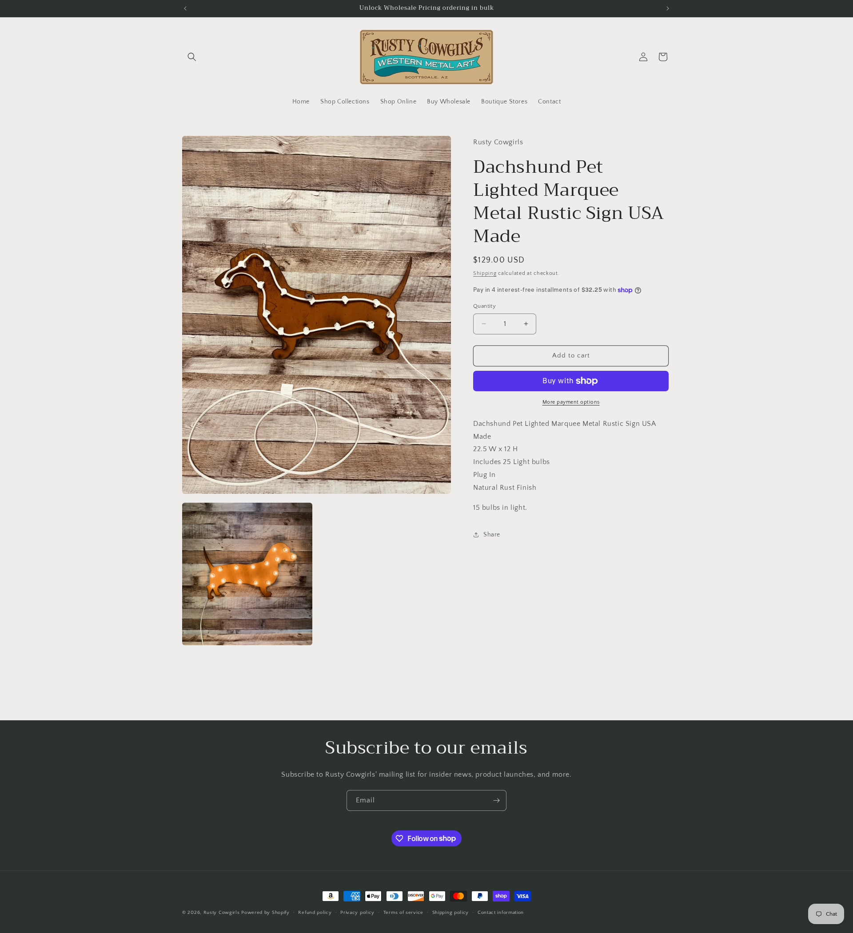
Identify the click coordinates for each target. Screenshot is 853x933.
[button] (192, 57)
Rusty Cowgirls (221, 912)
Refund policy (314, 912)
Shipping (485, 273)
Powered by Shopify (265, 912)
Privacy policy (357, 912)
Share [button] (491, 534)
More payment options (571, 402)
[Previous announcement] (185, 8)
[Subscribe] (496, 800)
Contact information (501, 912)
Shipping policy (450, 912)
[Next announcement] (668, 8)
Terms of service (403, 912)
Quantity (484, 306)
